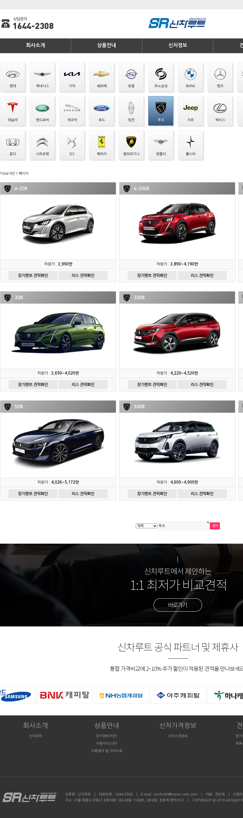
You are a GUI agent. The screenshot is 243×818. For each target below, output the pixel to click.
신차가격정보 (177, 725)
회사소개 (35, 45)
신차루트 (35, 736)
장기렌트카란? (106, 736)
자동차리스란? (106, 743)
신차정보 (177, 45)
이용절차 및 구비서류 (106, 751)
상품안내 (106, 45)
